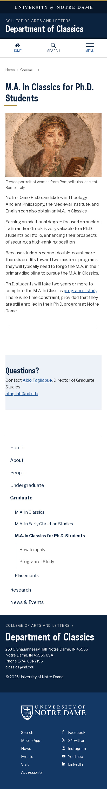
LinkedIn (75, 764)
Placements (27, 575)
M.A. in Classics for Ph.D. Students (50, 535)
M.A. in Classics (29, 512)
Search (53, 51)
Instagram (76, 748)
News (26, 748)
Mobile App (30, 740)
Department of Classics (44, 28)
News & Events (27, 602)
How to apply (32, 549)
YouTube (75, 756)
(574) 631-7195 (30, 661)
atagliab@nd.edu (21, 393)
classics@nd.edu (19, 667)
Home (17, 51)
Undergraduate (27, 485)
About (17, 460)
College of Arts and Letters (37, 626)
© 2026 (12, 677)
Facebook (76, 732)
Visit (25, 764)
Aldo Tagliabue (37, 380)
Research (20, 590)
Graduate (27, 70)
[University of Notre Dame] (53, 712)
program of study (80, 290)
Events (27, 756)
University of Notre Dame (53, 7)
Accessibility (32, 772)
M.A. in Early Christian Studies (44, 523)
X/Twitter (75, 740)
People (17, 472)
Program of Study (36, 561)
